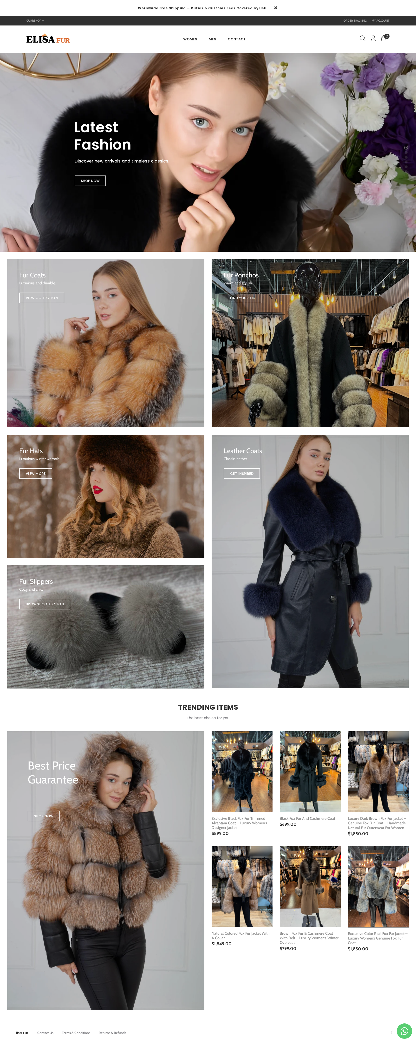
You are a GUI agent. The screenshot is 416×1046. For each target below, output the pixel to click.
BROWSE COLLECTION (45, 604)
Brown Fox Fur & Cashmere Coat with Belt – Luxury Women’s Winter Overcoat (309, 938)
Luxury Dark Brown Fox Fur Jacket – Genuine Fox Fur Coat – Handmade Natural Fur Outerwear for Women (377, 823)
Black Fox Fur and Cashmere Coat (307, 818)
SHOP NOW (90, 180)
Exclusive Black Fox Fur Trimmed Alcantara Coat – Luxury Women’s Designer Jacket (239, 823)
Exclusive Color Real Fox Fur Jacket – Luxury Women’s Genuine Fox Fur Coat (378, 938)
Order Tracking (355, 20)
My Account (381, 20)
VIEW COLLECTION (42, 297)
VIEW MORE (36, 473)
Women (190, 39)
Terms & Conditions (76, 1033)
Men (212, 39)
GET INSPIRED (242, 473)
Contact (237, 39)
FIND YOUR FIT (242, 297)
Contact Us (45, 1033)
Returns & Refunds (112, 1033)
